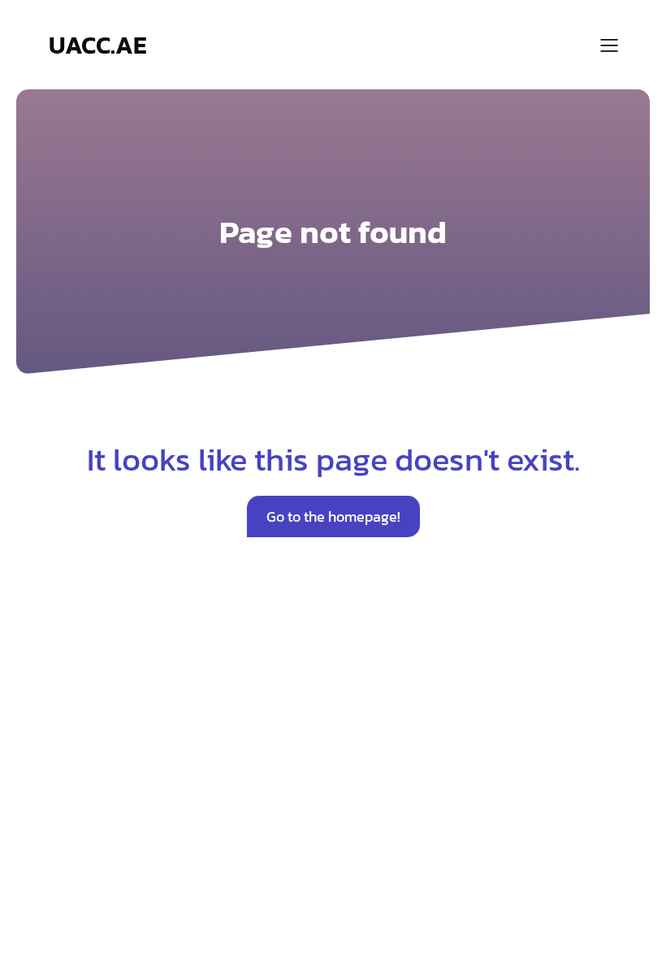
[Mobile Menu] (609, 44)
